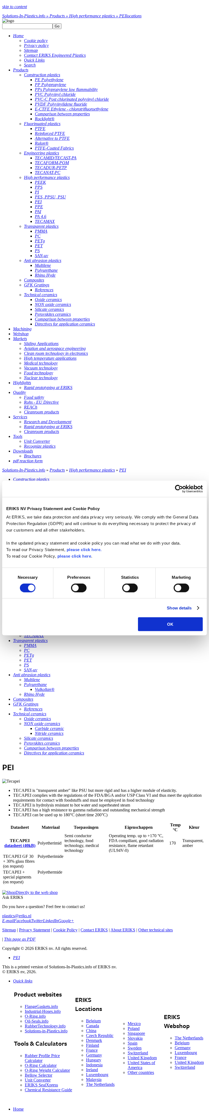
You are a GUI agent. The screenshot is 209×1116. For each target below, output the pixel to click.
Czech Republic (99, 1035)
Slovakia (135, 1038)
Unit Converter (38, 1080)
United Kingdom (142, 1057)
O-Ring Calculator (41, 1065)
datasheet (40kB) (19, 845)
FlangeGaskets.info (41, 1006)
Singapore (136, 1033)
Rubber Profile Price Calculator (42, 1058)
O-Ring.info (35, 1016)
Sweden (135, 1048)
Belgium (93, 1021)
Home (18, 1109)
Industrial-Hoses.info (43, 1011)
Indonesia (94, 1065)
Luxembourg (97, 1074)
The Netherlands (100, 1084)
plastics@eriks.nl (16, 915)
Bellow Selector (38, 1075)
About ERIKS (122, 930)
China (91, 1030)
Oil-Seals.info (36, 1021)
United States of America (141, 1065)
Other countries (141, 1072)
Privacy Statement (34, 930)
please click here (74, 556)
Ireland (92, 1069)
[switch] (79, 587)
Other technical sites (155, 930)
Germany (94, 1055)
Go (57, 26)
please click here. (84, 549)
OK (170, 624)
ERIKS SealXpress (41, 1085)
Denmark (94, 1040)
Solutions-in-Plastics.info (46, 1031)
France (92, 1050)
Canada (92, 1025)
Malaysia (94, 1079)
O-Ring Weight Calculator (47, 1070)
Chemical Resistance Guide (48, 1089)
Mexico (134, 1023)
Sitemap (9, 930)
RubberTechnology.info (45, 1026)
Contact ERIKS (94, 930)
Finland (92, 1045)
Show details (179, 607)
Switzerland (138, 1053)
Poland (134, 1028)
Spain (132, 1043)
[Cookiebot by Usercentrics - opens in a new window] (179, 489)
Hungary (93, 1060)
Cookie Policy (65, 930)
